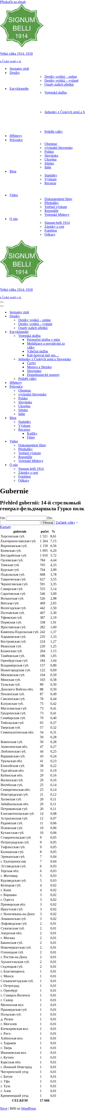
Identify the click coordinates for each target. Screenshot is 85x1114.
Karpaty (5, 527)
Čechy (31, 363)
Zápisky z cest (54, 226)
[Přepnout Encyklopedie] (76, 332)
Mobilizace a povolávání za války (46, 345)
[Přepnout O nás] (76, 465)
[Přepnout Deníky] (76, 316)
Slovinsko (51, 155)
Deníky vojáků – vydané (61, 80)
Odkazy (49, 234)
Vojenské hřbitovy (57, 214)
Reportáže (51, 211)
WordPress (28, 1108)
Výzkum (50, 179)
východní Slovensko (58, 148)
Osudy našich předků (59, 84)
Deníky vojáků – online (60, 76)
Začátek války (65, 522)
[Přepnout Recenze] (76, 430)
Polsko (49, 151)
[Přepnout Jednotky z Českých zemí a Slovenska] (76, 359)
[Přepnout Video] (76, 441)
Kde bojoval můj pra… (43, 355)
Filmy (31, 437)
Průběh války (53, 131)
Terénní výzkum (55, 207)
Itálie (47, 167)
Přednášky (51, 203)
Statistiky (50, 175)
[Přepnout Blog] (76, 418)
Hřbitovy (16, 136)
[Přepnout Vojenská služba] (76, 336)
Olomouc (50, 144)
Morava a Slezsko (39, 367)
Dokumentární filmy (58, 199)
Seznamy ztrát (19, 68)
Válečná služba (37, 351)
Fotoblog (50, 230)
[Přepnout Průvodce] (76, 387)
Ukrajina (50, 159)
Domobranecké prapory (43, 375)
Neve (3, 1108)
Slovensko (34, 371)
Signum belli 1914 (57, 222)
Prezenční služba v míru (43, 339)
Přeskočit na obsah (13, 2)
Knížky (32, 433)
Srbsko (49, 163)
